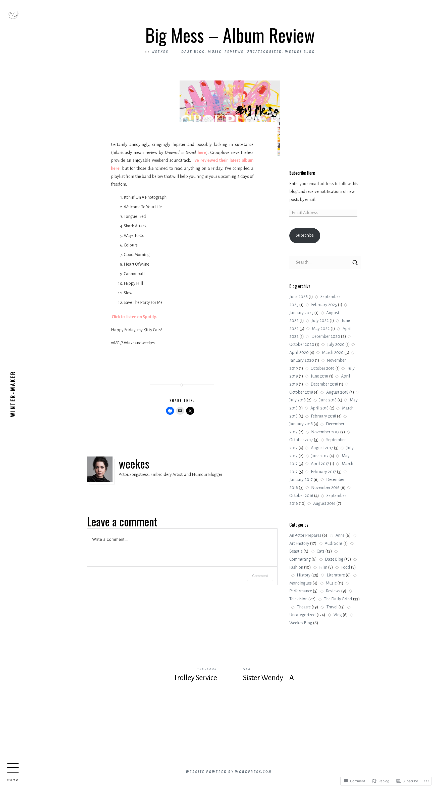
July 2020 (336, 344)
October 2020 (301, 344)
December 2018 (324, 384)
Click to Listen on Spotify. (134, 317)
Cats (320, 551)
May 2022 (321, 328)
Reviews (333, 591)
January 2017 (301, 479)
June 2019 (319, 376)
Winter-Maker (13, 394)
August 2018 (337, 392)
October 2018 (301, 392)
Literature (336, 575)
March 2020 (333, 352)
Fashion (296, 567)
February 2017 (323, 472)
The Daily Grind (338, 599)
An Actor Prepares (305, 535)
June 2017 (320, 456)
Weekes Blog (300, 623)
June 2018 (328, 400)
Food (345, 567)
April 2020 (299, 352)
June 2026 (298, 297)
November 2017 (325, 432)
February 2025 (324, 305)
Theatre (304, 607)
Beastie (296, 551)
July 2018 (297, 400)
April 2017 (320, 464)
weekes (160, 52)
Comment (260, 575)
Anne (340, 535)
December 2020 (325, 336)
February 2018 (323, 416)
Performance (300, 591)
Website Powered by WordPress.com (229, 772)
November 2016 (325, 487)
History (303, 575)
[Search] (325, 262)
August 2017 (322, 448)
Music (331, 583)
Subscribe (305, 235)
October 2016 (301, 495)
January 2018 (301, 424)
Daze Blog (334, 559)
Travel (332, 607)
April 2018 (319, 408)
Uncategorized (302, 615)
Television (298, 599)
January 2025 (301, 313)
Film (323, 567)
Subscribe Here (302, 172)
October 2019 (323, 368)
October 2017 (301, 440)
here (202, 152)
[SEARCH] (355, 262)
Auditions (334, 543)
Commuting (300, 559)
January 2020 (301, 360)
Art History (299, 543)
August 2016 (324, 503)
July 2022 (320, 320)
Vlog (338, 615)
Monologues (300, 583)
